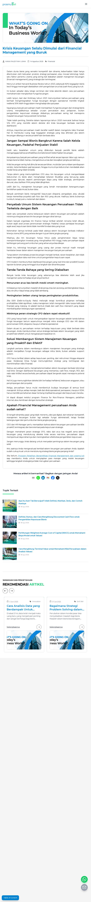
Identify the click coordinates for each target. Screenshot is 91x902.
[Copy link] (33, 478)
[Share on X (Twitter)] (57, 478)
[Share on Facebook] (53, 478)
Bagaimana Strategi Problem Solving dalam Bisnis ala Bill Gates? (66, 607)
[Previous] (5, 590)
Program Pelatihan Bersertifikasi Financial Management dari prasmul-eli (51, 456)
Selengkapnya (13, 627)
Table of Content (10, 898)
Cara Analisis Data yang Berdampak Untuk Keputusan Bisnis (23, 607)
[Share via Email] (48, 478)
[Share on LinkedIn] (43, 478)
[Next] (11, 590)
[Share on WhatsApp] (38, 478)
